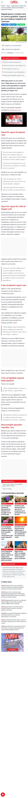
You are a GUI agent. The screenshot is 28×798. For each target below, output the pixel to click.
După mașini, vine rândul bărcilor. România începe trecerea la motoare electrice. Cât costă (12, 608)
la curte (15, 484)
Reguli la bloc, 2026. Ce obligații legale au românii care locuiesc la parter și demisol (20, 555)
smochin (12, 485)
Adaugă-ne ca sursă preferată (12, 45)
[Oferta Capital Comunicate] (14, 642)
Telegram (14, 24)
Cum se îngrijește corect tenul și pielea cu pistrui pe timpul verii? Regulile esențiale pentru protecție (7, 556)
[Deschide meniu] (2, 2)
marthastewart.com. (15, 110)
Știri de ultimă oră (20, 503)
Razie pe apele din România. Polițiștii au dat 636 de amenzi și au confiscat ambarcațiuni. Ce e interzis (14, 614)
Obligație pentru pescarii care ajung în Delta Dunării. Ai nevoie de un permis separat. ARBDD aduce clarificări (13, 601)
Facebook (6, 24)
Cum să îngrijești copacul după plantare (14, 72)
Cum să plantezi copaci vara (11, 69)
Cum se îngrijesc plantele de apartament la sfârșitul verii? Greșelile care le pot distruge (6, 510)
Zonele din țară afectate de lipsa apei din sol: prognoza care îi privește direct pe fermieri (20, 510)
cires (8, 484)
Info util (4, 503)
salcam (8, 485)
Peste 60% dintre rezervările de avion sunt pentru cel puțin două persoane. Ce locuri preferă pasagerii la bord (13, 627)
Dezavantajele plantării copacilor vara (14, 75)
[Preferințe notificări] (3, 794)
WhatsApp (22, 24)
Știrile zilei (6, 582)
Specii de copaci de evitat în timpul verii (14, 65)
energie (22, 232)
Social (9, 489)
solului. (15, 323)
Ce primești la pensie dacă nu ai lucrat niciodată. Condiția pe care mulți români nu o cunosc (14, 621)
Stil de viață (5, 549)
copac (11, 484)
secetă (23, 190)
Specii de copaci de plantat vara (12, 62)
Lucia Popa (10, 52)
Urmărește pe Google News (12, 49)
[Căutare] (26, 2)
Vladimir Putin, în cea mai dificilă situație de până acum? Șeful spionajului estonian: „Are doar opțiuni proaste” (12, 587)
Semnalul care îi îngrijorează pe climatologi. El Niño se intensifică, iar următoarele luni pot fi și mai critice (21, 532)
